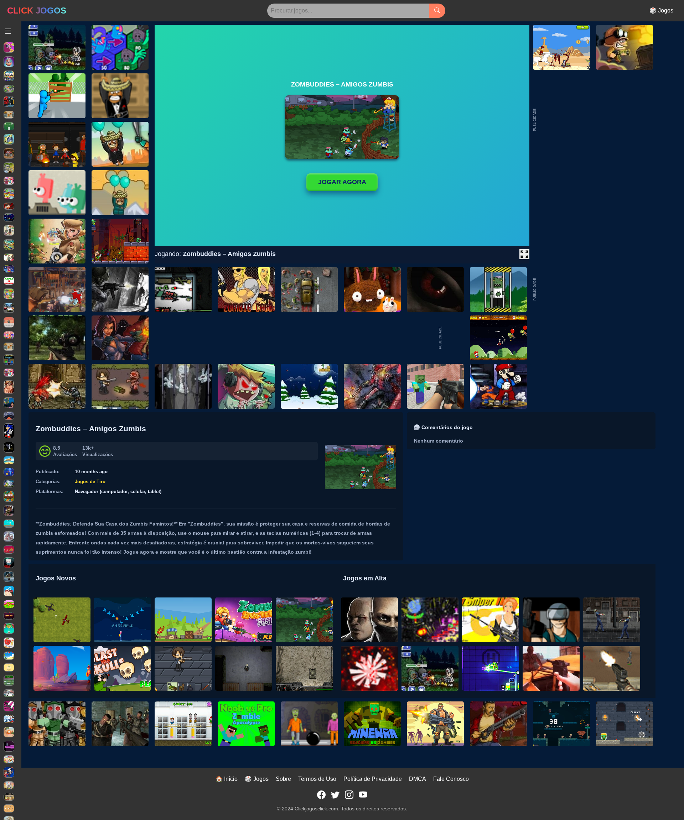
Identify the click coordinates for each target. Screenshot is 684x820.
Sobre (283, 779)
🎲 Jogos (661, 10)
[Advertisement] (590, 289)
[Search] (437, 11)
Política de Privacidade (372, 779)
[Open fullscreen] (524, 254)
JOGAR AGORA (342, 182)
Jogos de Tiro (90, 481)
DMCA (417, 779)
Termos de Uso (317, 779)
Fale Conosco (451, 779)
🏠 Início (227, 779)
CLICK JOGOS (36, 10)
